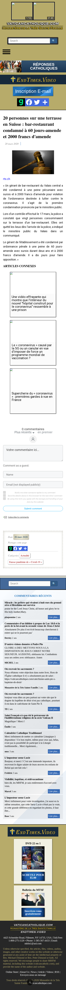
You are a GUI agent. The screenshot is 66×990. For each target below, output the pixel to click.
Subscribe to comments (18, 517)
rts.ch (6, 179)
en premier (45, 432)
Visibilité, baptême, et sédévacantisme (24, 779)
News (34, 972)
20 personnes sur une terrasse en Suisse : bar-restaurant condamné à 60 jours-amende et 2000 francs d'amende (32, 127)
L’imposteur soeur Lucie (17, 757)
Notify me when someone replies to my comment (35, 493)
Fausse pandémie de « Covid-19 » (25, 562)
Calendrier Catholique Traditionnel (23, 733)
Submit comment (33, 508)
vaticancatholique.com (41, 983)
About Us (24, 972)
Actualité (24, 555)
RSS (57, 972)
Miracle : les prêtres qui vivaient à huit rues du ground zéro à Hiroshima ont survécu (33, 603)
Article (41, 972)
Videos (49, 972)
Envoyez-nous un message (33, 975)
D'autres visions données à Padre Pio (24, 644)
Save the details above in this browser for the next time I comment (35, 496)
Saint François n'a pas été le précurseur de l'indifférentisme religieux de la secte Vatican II (29, 716)
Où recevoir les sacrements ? (19, 669)
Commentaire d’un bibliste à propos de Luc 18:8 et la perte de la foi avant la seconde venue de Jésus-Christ (32, 624)
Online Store (12, 972)
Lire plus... (54, 617)
